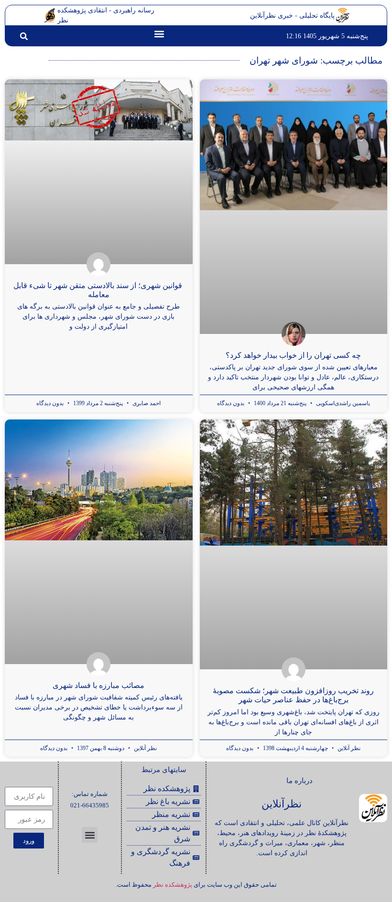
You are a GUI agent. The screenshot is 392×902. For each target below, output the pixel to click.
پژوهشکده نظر (172, 884)
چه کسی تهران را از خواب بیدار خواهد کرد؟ (293, 355)
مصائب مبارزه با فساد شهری (98, 685)
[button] (159, 34)
